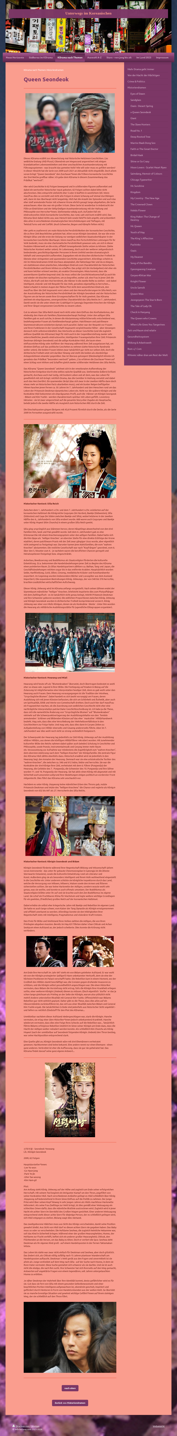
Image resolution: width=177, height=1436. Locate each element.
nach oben (70, 1388)
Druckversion (23, 1426)
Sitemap (35, 1426)
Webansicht (159, 1426)
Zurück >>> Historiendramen (70, 1402)
